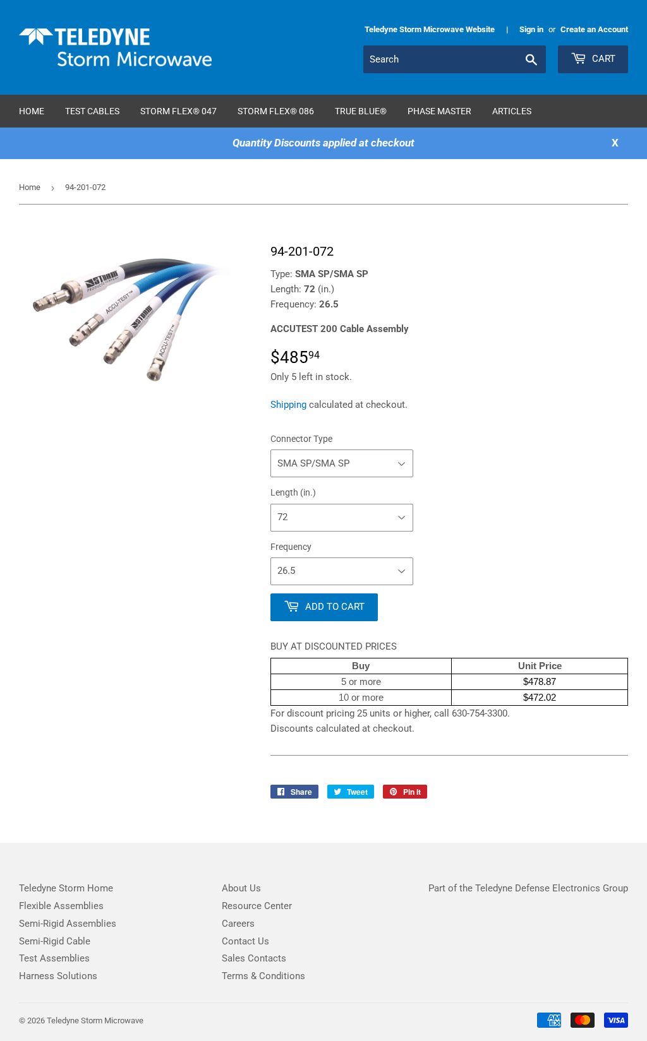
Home (31, 111)
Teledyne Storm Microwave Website (430, 29)
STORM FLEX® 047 (178, 111)
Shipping (288, 404)
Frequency (290, 547)
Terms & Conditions (263, 976)
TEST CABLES (92, 111)
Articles (511, 111)
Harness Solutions (58, 976)
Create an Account (594, 29)
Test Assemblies (54, 958)
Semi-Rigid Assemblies (67, 923)
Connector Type (301, 439)
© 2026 (33, 1020)
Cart (602, 58)
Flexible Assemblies (61, 906)
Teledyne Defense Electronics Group (551, 888)
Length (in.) (293, 492)
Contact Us (245, 941)
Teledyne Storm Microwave (95, 1020)
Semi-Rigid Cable (54, 941)
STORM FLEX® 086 (276, 111)
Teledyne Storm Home (66, 888)
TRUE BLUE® (361, 111)
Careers (238, 923)
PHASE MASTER (439, 111)
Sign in (531, 29)
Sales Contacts (254, 958)
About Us (241, 888)
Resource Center (257, 906)
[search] (454, 59)
